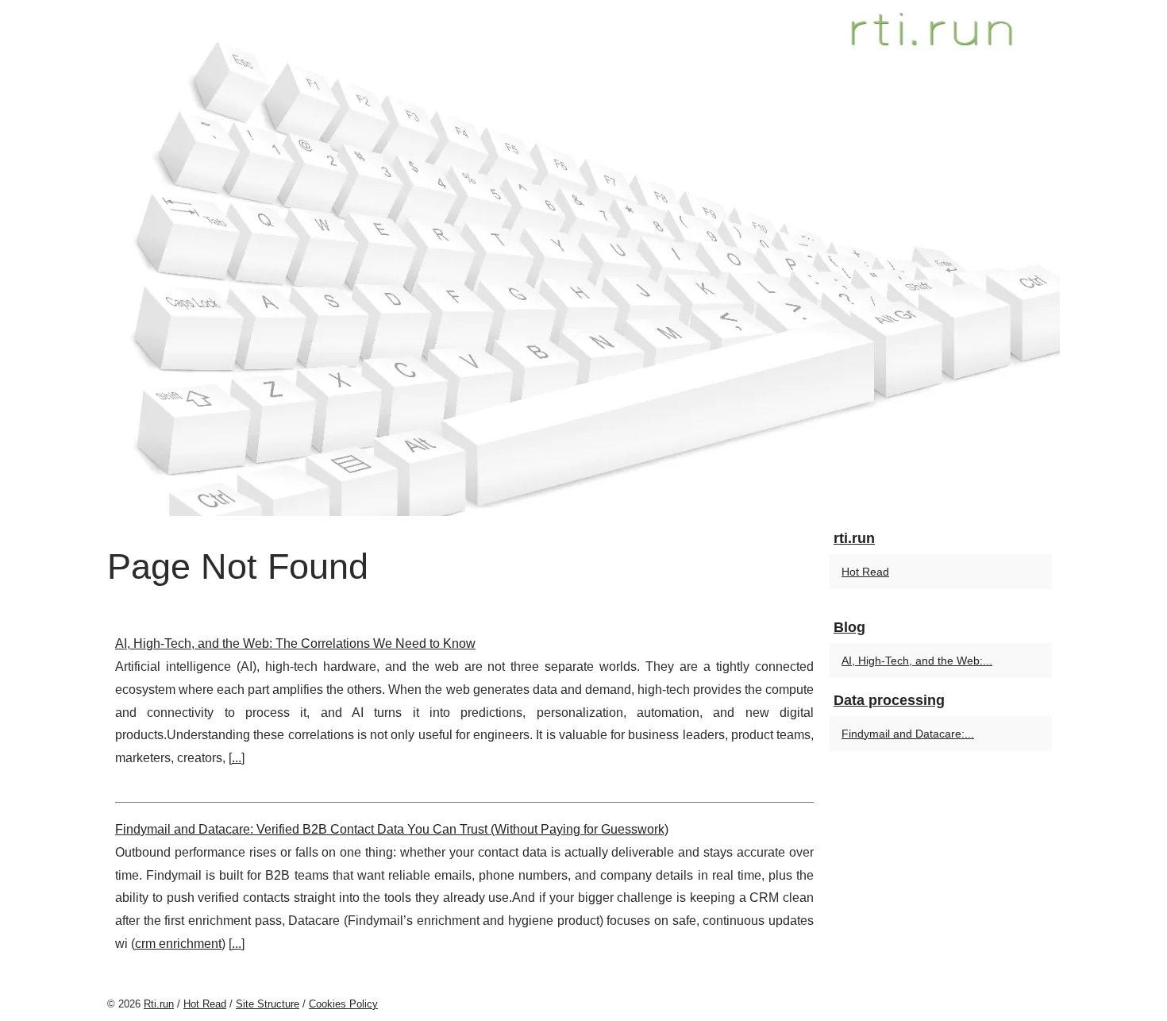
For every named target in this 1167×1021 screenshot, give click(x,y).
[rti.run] (583, 258)
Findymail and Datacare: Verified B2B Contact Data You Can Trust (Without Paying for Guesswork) (391, 829)
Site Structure (267, 1004)
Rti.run (159, 1004)
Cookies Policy (343, 1004)
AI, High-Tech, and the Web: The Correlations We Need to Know (295, 643)
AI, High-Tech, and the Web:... (917, 660)
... (236, 758)
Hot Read (865, 571)
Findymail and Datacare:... (908, 733)
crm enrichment (178, 943)
